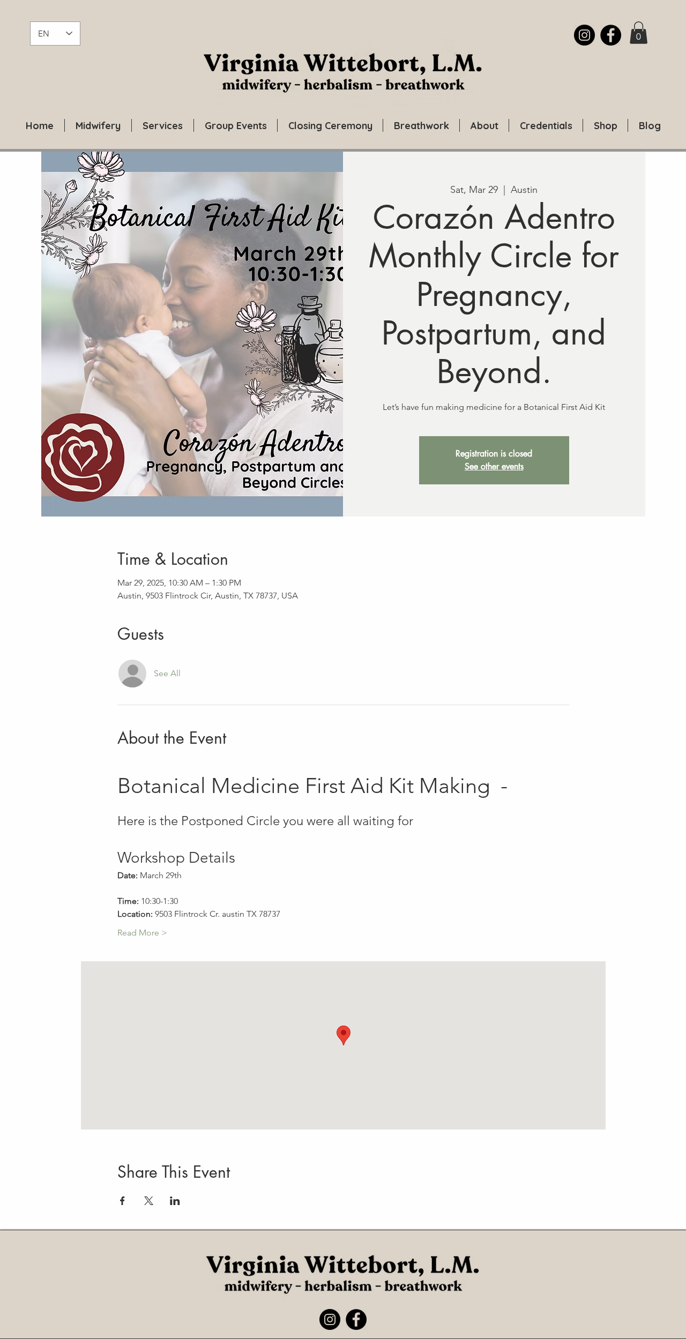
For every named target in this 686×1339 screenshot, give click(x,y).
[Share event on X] (149, 1200)
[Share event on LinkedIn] (175, 1200)
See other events (494, 466)
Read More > (142, 932)
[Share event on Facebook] (122, 1200)
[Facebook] (610, 35)
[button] (638, 32)
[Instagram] (584, 35)
